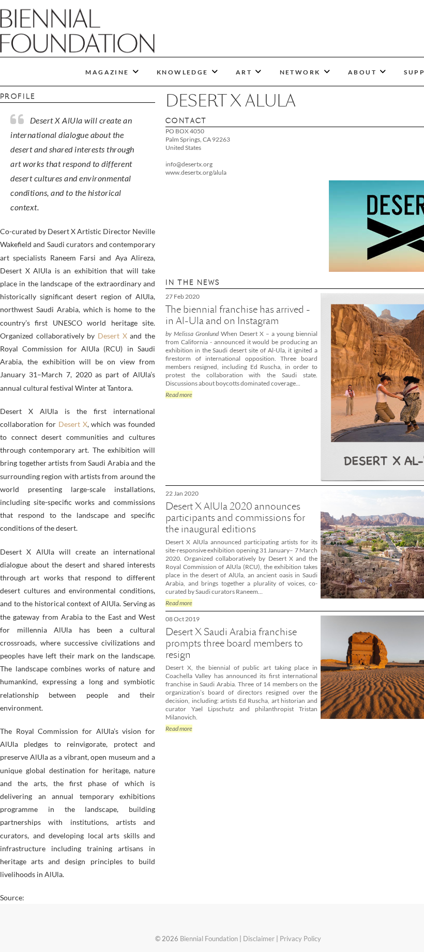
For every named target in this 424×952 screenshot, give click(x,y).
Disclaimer (259, 938)
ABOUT (362, 72)
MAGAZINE (107, 72)
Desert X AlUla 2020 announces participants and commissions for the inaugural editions (235, 517)
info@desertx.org (189, 164)
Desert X (112, 335)
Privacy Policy (300, 938)
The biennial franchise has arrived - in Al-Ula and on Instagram (237, 315)
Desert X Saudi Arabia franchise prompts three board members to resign (234, 643)
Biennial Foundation (209, 938)
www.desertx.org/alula (195, 172)
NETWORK (300, 72)
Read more (178, 394)
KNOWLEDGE (182, 72)
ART (244, 72)
